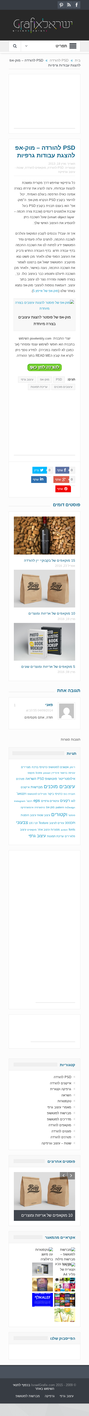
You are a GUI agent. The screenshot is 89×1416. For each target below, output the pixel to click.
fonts (72, 829)
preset (46, 772)
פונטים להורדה (61, 1131)
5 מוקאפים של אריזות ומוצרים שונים (48, 667)
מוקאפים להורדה (35, 167)
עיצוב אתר (44, 829)
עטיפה (71, 772)
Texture (43, 823)
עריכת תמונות (39, 387)
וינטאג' (21, 794)
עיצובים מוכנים (63, 387)
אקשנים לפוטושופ (58, 767)
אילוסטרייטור (66, 779)
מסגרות (55, 829)
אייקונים (25, 787)
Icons (39, 772)
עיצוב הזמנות (28, 815)
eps (36, 800)
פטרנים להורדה (60, 1137)
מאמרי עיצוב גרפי (59, 1107)
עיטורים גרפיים (50, 801)
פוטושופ (51, 779)
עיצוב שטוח (43, 815)
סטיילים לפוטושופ (37, 794)
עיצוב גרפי (27, 379)
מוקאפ (31, 772)
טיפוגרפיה (39, 807)
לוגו (73, 801)
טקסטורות (64, 1101)
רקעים (65, 800)
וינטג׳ (29, 801)
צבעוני (22, 822)
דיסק (72, 767)
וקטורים (59, 814)
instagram (19, 801)
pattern (60, 807)
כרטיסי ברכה (39, 767)
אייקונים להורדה (60, 1083)
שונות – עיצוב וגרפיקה (56, 1143)
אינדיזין (55, 772)
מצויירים (26, 767)
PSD (59, 379)
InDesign (70, 807)
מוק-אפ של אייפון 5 (45, 291)
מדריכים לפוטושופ (59, 1119)
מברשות (37, 787)
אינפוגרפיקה (27, 807)
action (64, 829)
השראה (30, 779)
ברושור (63, 772)
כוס (65, 794)
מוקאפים (32, 829)
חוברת (71, 794)
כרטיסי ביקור (55, 793)
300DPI (70, 823)
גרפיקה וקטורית (60, 1089)
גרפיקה (50, 1396)
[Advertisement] (44, 103)
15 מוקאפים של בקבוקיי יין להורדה (49, 560)
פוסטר (71, 815)
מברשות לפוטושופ (59, 1113)
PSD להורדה (55, 167)
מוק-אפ (44, 379)
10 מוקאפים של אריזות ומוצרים (51, 613)
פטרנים (20, 778)
